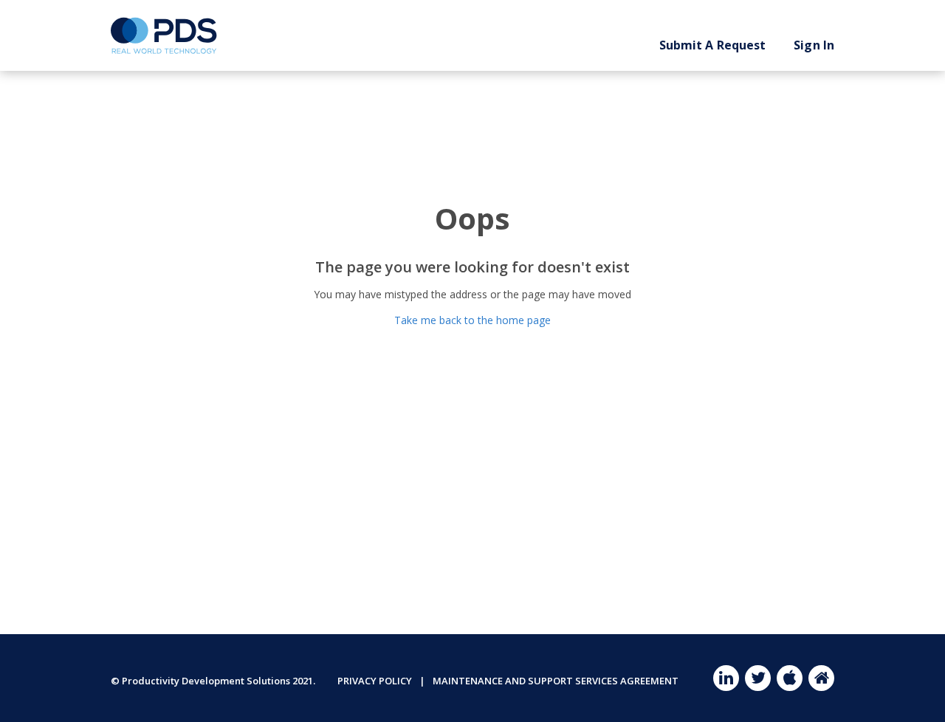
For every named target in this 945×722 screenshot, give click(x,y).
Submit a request (712, 45)
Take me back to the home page (472, 320)
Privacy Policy (374, 680)
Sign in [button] (814, 45)
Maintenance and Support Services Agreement (555, 680)
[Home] (164, 35)
